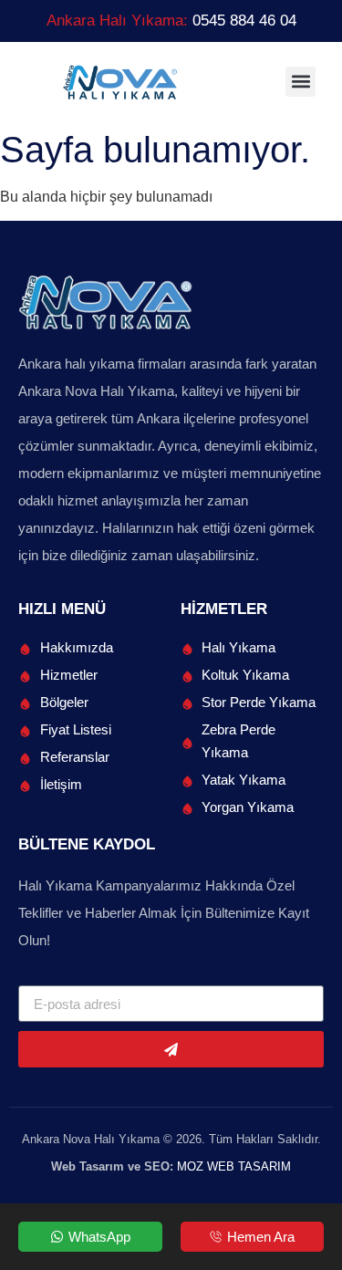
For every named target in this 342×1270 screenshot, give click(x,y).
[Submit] (171, 1049)
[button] (300, 82)
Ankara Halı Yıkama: (171, 20)
